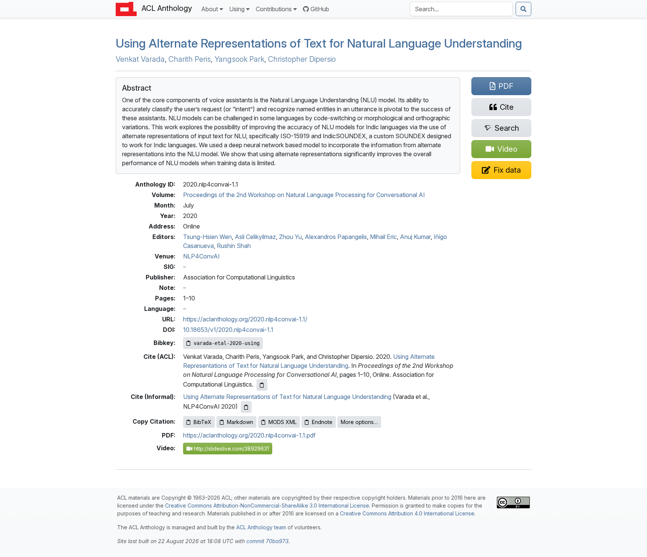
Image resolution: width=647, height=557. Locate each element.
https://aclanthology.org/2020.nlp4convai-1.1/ (245, 319)
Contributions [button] (274, 9)
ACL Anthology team (261, 527)
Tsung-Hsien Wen (207, 236)
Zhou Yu (290, 236)
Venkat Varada (140, 59)
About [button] (209, 9)
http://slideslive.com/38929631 (230, 448)
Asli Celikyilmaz (255, 236)
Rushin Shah (234, 245)
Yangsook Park (239, 59)
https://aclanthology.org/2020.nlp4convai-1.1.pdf (249, 435)
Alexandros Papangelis (336, 236)
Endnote (322, 422)
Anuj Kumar (415, 236)
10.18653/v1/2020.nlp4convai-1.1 (228, 329)
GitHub (319, 9)
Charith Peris (189, 59)
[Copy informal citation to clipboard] (246, 407)
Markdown (240, 422)
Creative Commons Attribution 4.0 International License (407, 513)
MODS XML (282, 422)
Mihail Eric (383, 236)
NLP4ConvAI (201, 256)
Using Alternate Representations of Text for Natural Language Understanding (319, 43)
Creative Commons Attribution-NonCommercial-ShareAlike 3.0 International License (267, 505)
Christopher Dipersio (302, 59)
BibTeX (203, 422)
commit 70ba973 (267, 541)
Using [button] (236, 9)
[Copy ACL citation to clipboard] (261, 385)
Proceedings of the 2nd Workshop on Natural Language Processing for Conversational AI (304, 195)
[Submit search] (523, 9)
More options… (359, 422)
